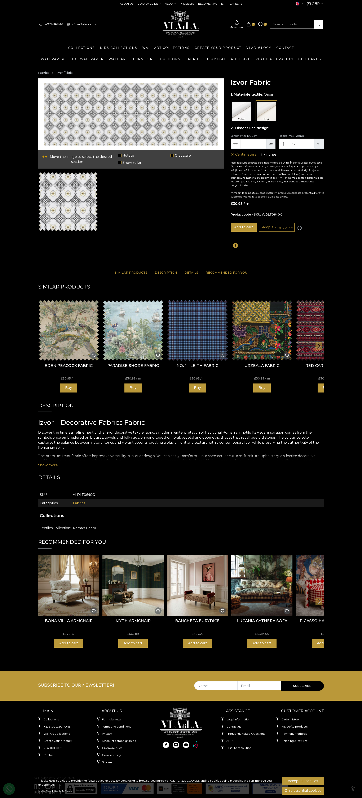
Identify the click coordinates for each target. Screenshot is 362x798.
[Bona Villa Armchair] (68, 585)
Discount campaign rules (119, 740)
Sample (277, 227)
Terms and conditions (116, 726)
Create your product (218, 48)
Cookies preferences (55, 790)
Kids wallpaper (87, 59)
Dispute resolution (238, 748)
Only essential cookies (302, 791)
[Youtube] (186, 744)
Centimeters (245, 154)
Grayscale (183, 155)
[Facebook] (166, 744)
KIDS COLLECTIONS (118, 48)
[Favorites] (263, 24)
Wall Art (118, 59)
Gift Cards (309, 59)
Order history (291, 719)
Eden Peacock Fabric (69, 365)
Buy (68, 388)
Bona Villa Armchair (69, 620)
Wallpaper (53, 59)
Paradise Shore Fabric (133, 365)
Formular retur (112, 719)
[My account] (237, 24)
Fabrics (193, 59)
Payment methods (294, 733)
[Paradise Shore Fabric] (132, 330)
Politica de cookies (184, 780)
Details (191, 272)
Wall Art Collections (166, 48)
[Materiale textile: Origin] (266, 111)
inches (271, 154)
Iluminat (216, 59)
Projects (187, 3)
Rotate (128, 155)
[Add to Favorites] (299, 228)
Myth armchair (133, 620)
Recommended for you (226, 272)
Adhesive (241, 59)
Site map (108, 762)
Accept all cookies (303, 781)
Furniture (144, 59)
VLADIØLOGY (258, 48)
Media (169, 3)
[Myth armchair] (132, 585)
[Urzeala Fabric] (261, 330)
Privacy (107, 733)
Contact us (233, 726)
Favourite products (295, 726)
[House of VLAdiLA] (181, 24)
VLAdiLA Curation (274, 59)
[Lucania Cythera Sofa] (261, 585)
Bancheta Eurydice (197, 620)
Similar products (131, 272)
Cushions (170, 59)
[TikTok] (196, 744)
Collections (81, 48)
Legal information (238, 719)
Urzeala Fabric (261, 365)
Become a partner (211, 3)
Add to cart (243, 227)
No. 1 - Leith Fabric (197, 365)
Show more (48, 465)
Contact (285, 48)
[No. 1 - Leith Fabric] (197, 330)
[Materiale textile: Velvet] (241, 111)
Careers (236, 3)
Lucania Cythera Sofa (262, 620)
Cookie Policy (111, 755)
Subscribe (302, 686)
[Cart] (251, 24)
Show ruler (132, 163)
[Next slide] (318, 346)
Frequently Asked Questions (245, 733)
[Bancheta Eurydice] (197, 585)
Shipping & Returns (294, 740)
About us (126, 3)
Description (166, 272)
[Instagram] (176, 744)
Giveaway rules (112, 748)
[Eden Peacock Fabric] (68, 330)
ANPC (230, 740)
